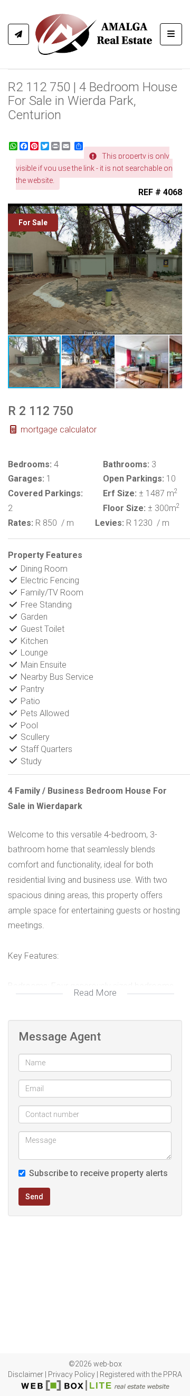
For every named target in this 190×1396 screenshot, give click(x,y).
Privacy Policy (71, 1374)
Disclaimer (25, 1374)
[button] (172, 213)
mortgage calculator (57, 430)
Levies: (109, 523)
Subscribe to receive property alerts (98, 1173)
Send (34, 1196)
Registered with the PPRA (141, 1374)
